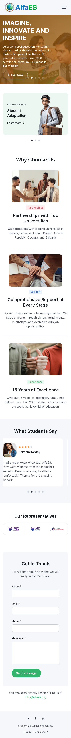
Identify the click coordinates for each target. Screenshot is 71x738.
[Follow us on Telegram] (28, 718)
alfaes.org (23, 725)
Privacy (27, 732)
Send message (26, 673)
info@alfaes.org (35, 697)
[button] (28, 78)
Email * (16, 603)
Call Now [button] (16, 75)
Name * (16, 586)
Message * (18, 638)
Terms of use (41, 732)
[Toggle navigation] (63, 7)
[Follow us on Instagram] (43, 718)
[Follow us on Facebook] (35, 718)
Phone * (17, 621)
